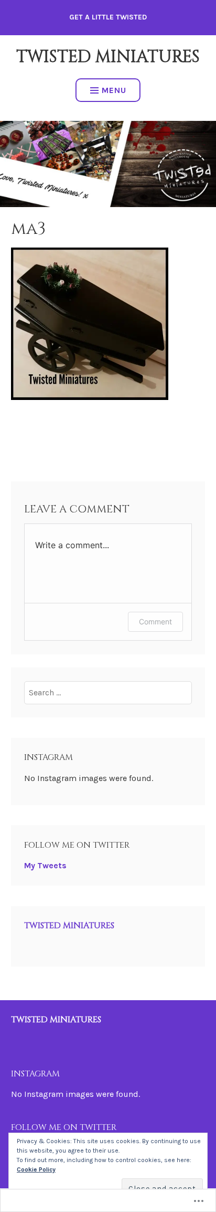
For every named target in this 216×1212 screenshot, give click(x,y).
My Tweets (45, 865)
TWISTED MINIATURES (108, 57)
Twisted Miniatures (69, 925)
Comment (155, 621)
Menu (114, 90)
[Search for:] (108, 692)
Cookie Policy (36, 1169)
